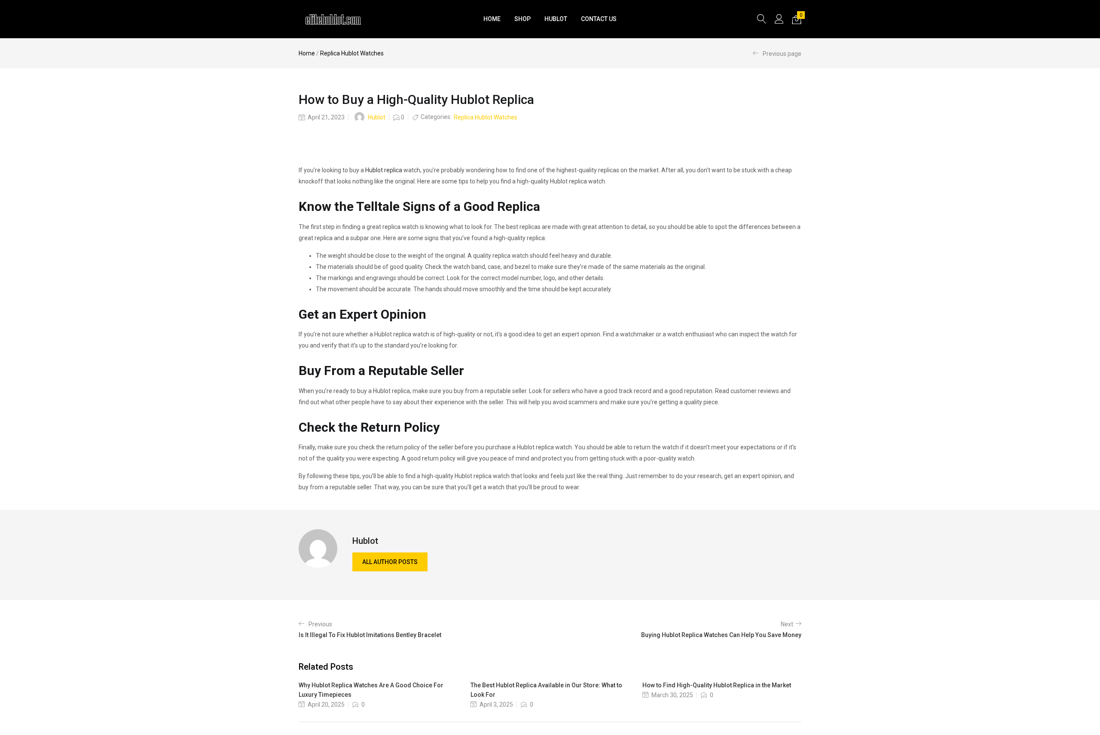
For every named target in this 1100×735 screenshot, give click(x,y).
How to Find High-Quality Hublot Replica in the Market (716, 685)
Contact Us (599, 18)
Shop (522, 18)
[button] (796, 19)
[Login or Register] (779, 19)
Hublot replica (383, 170)
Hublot (555, 18)
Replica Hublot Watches (352, 53)
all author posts (390, 561)
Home (492, 18)
